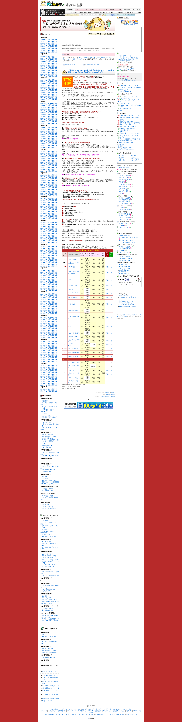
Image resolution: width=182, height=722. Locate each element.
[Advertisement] (116, 5)
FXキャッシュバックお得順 (125, 69)
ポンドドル (91, 9)
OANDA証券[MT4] (124, 235)
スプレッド (68, 12)
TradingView (80, 59)
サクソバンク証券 (47, 434)
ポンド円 (105, 9)
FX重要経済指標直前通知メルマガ (129, 306)
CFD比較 (86, 15)
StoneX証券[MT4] (47, 445)
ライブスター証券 (74, 352)
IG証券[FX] (45, 401)
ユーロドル (85, 9)
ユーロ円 (98, 9)
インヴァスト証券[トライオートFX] (130, 87)
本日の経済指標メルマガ (126, 304)
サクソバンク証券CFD (48, 506)
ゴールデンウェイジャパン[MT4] (129, 237)
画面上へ (113, 392)
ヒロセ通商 (122, 272)
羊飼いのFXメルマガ (124, 56)
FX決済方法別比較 (77, 25)
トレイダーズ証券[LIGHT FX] (130, 115)
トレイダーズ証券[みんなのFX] (126, 80)
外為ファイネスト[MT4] (126, 241)
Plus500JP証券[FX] (125, 109)
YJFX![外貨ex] (73, 297)
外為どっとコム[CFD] (126, 121)
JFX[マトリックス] (125, 103)
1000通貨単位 (96, 12)
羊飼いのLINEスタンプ (126, 301)
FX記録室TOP (70, 9)
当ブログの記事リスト (49, 671)
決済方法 (121, 155)
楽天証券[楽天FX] (47, 491)
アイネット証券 (73, 348)
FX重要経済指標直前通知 (126, 60)
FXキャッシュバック (121, 15)
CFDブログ (92, 15)
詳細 (107, 267)
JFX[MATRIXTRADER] (49, 436)
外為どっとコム (73, 304)
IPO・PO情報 (98, 15)
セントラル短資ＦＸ (48, 447)
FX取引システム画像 (136, 12)
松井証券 (44, 476)
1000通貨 (133, 155)
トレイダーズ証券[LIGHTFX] (50, 456)
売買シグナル (123, 161)
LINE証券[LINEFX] (47, 489)
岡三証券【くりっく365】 (50, 417)
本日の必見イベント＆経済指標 (128, 58)
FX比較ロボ (113, 15)
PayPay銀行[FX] (46, 471)
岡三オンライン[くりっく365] (129, 135)
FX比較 (81, 15)
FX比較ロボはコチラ (123, 167)
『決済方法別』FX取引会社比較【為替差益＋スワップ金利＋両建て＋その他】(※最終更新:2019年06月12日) (91, 71)
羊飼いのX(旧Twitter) (125, 296)
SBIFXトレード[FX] (125, 124)
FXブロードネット (47, 415)
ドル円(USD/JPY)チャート (50, 675)
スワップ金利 (74, 12)
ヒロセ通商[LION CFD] (125, 141)
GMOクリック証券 (83, 57)
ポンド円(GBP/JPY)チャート (50, 688)
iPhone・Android (88, 12)
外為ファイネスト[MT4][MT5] (129, 126)
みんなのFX (122, 188)
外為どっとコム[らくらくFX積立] (130, 123)
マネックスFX (73, 259)
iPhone (133, 157)
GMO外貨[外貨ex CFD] (125, 148)
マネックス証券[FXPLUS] (49, 480)
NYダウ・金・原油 (136, 9)
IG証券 (44, 634)
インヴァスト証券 (74, 362)
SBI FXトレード (73, 267)
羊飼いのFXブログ (130, 15)
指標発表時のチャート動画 (50, 698)
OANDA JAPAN (73, 337)
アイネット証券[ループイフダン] (130, 139)
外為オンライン (46, 422)
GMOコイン (121, 144)
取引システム (135, 161)
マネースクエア (46, 478)
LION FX (121, 183)
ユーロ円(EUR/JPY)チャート (50, 686)
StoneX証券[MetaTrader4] (49, 565)
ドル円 (78, 9)
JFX (70, 326)
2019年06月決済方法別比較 (108, 396)
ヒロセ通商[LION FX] (48, 469)
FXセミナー (76, 15)
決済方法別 (108, 12)
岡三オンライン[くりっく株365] (129, 133)
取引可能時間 (80, 12)
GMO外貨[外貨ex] (47, 438)
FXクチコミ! (120, 714)
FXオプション (114, 12)
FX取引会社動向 (69, 15)
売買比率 (129, 12)
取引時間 (121, 157)
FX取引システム (47, 701)
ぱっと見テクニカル (105, 15)
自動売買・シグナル (122, 12)
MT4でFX (102, 12)
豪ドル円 (112, 9)
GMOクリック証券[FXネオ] (50, 440)
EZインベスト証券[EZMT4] (127, 242)
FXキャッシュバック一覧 (92, 64)
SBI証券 (44, 413)
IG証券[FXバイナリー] (125, 258)
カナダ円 (118, 9)
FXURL (107, 392)
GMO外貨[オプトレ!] (48, 496)
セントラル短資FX (74, 333)
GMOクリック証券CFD (49, 508)
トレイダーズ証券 (95, 57)
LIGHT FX (122, 181)
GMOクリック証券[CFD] (125, 142)
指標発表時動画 (127, 9)
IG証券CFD (45, 504)
